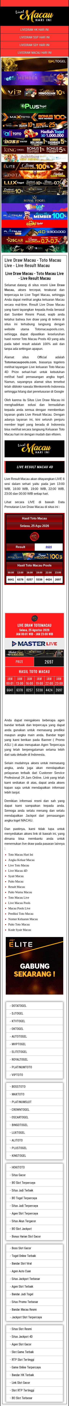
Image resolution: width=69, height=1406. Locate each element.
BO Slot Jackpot (22, 1229)
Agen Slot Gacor (21, 1344)
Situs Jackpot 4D (22, 1336)
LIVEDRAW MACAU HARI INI (35, 52)
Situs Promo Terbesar (25, 1302)
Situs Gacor (19, 1175)
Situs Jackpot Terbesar (26, 1279)
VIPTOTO (17, 1075)
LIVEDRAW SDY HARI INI (34, 45)
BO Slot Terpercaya (23, 1183)
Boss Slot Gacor (21, 1248)
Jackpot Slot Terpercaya (27, 1317)
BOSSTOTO (18, 1086)
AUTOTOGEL (19, 1036)
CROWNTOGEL (20, 1109)
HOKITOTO (18, 1167)
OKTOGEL (17, 1029)
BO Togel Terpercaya (24, 1198)
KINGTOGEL (19, 1155)
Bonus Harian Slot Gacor (26, 1236)
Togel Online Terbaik (24, 1256)
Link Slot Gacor (21, 1383)
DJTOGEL (17, 1013)
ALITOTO (17, 1140)
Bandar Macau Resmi (24, 1309)
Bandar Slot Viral (22, 1263)
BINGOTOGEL (20, 1125)
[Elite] (34, 966)
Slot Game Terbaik (23, 1352)
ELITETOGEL (19, 1052)
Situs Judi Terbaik (22, 1190)
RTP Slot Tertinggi (23, 1359)
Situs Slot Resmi (22, 1329)
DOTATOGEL (19, 1006)
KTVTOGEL (18, 1021)
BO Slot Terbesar (22, 1398)
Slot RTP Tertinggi (23, 1390)
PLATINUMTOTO (22, 1067)
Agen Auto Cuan (21, 1271)
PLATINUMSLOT (22, 1102)
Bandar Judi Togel (22, 1294)
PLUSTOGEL (19, 1148)
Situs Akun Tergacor (24, 1221)
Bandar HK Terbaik (23, 1375)
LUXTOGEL (18, 1132)
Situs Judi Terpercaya (25, 1206)
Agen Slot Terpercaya (25, 1213)
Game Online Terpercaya (26, 1367)
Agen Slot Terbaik (22, 1286)
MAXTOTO (18, 1094)
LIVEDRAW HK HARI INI (34, 29)
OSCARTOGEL (20, 1117)
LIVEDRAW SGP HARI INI (35, 37)
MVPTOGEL (19, 1044)
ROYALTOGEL (20, 1059)
